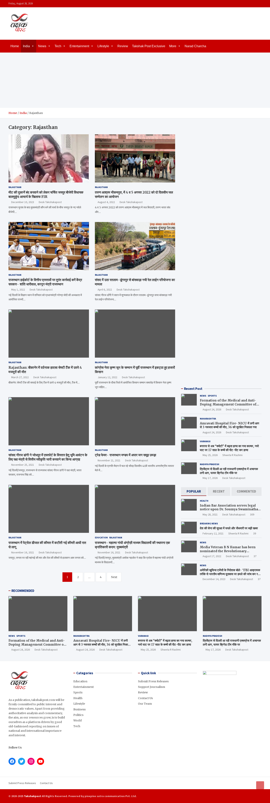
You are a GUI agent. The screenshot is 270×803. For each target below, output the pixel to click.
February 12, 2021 (213, 533)
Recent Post (193, 388)
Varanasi (205, 441)
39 (254, 533)
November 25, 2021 (22, 464)
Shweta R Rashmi (232, 455)
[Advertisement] (135, 80)
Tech (58, 46)
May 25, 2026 (210, 455)
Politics (78, 715)
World (77, 720)
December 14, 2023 (214, 579)
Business (79, 709)
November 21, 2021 (109, 460)
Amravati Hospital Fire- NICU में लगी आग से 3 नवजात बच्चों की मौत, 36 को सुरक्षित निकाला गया (229, 425)
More (172, 46)
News (42, 46)
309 (252, 514)
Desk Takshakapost (50, 202)
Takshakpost (32, 796)
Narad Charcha (195, 46)
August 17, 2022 (212, 556)
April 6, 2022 (105, 289)
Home (14, 46)
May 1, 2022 (18, 289)
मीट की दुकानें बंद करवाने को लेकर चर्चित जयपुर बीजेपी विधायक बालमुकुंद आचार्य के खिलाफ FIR (45, 194)
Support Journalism (151, 687)
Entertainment (79, 46)
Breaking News (209, 523)
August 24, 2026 (212, 409)
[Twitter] (253, 4)
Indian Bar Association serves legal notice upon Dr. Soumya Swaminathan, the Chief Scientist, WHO (230, 509)
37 (255, 556)
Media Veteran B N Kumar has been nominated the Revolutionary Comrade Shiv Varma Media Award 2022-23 (228, 553)
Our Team (145, 703)
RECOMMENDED (22, 591)
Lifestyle (103, 46)
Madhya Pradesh (209, 464)
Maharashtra (208, 418)
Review (122, 46)
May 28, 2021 (210, 514)
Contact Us (145, 698)
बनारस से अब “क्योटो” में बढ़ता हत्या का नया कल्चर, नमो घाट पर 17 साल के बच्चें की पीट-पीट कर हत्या (229, 448)
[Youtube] (259, 4)
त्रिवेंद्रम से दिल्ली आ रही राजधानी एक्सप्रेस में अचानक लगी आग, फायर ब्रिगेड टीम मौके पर (229, 471)
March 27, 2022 (20, 377)
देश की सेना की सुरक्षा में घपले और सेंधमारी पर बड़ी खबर (229, 528)
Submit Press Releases (153, 681)
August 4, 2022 (106, 202)
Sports (212, 395)
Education (101, 537)
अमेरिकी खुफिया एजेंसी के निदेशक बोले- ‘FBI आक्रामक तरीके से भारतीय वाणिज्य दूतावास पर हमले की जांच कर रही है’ (230, 574)
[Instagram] (248, 4)
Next (114, 577)
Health (204, 500)
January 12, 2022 (107, 377)
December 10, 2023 (22, 202)
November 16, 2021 (22, 552)
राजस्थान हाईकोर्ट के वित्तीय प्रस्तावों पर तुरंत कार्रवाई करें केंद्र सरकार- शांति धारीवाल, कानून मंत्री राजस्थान (45, 282)
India (26, 46)
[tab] (193, 491)
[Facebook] (243, 4)
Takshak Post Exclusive (148, 46)
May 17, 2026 (210, 478)
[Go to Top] (260, 785)
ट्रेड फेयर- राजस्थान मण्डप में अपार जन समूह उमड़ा (125, 455)
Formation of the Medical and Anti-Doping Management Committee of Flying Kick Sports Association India (229, 404)
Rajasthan (14, 187)
